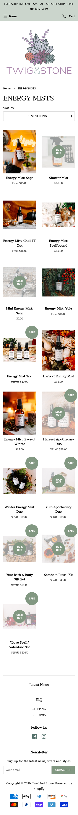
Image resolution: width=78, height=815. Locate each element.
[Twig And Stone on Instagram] (43, 737)
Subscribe (63, 770)
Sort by (8, 108)
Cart (71, 16)
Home (7, 88)
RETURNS (39, 715)
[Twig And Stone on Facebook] (34, 737)
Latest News (39, 685)
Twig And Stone (43, 783)
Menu (12, 16)
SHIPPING (39, 709)
